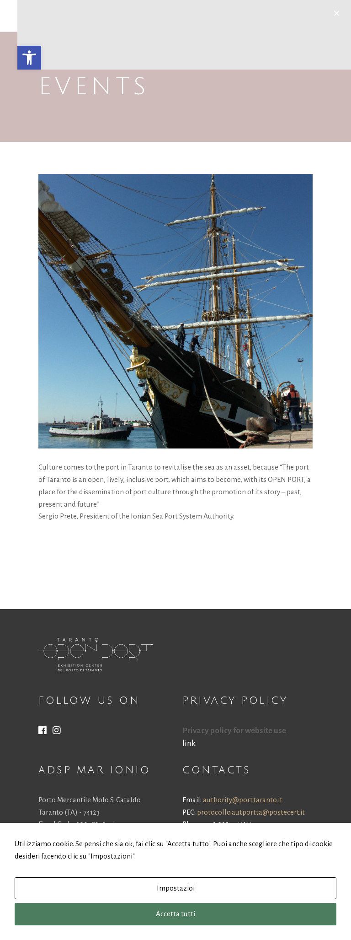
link (189, 743)
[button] (29, 58)
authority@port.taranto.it (242, 800)
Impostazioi (176, 888)
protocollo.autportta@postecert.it (251, 812)
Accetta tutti (175, 914)
